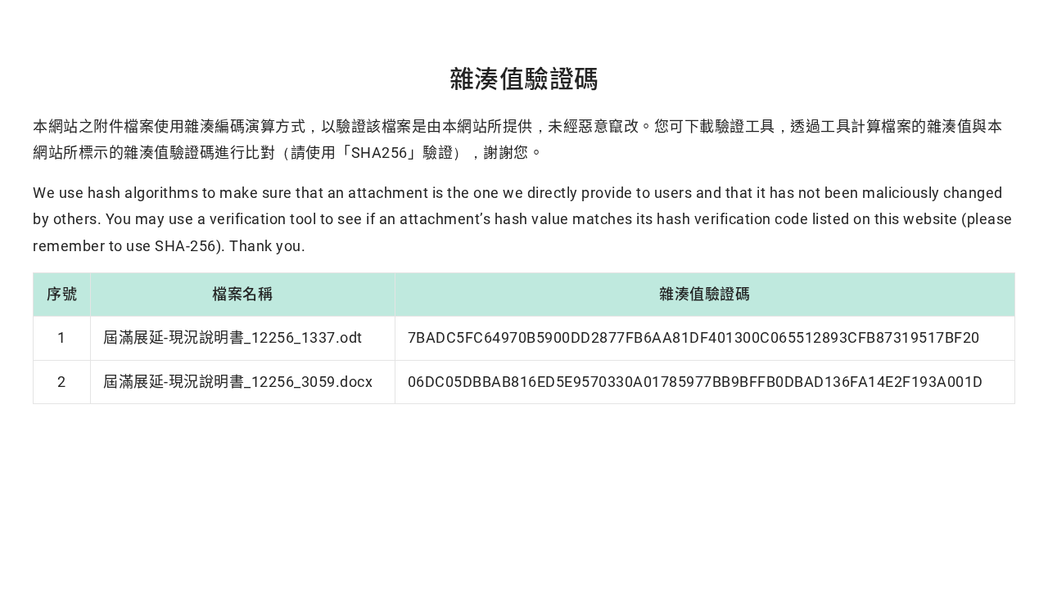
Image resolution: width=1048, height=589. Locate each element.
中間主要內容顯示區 (16, 4)
